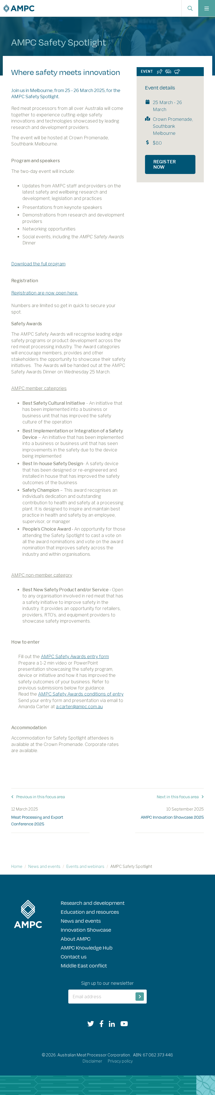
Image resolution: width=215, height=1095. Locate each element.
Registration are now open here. (44, 293)
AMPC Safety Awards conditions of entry (80, 694)
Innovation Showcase (86, 929)
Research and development (93, 902)
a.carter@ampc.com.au (79, 706)
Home (16, 866)
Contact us (74, 956)
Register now (164, 164)
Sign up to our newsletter (107, 983)
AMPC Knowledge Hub (87, 947)
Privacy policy (120, 1061)
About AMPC (75, 938)
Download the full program (38, 264)
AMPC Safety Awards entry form (75, 656)
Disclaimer (92, 1061)
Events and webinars (85, 866)
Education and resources (90, 911)
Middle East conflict (84, 965)
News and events (44, 866)
